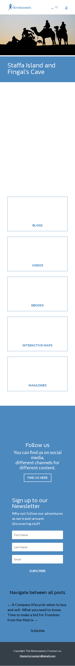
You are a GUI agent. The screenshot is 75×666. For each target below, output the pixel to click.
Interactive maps (37, 345)
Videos (37, 265)
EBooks (37, 305)
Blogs (37, 225)
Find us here (37, 477)
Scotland (32, 170)
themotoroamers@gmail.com (37, 655)
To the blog (37, 630)
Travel (41, 170)
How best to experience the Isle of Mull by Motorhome (35, 159)
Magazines (38, 385)
